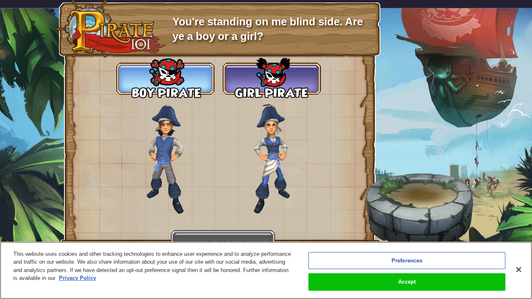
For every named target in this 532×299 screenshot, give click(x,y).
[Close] (519, 269)
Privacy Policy (77, 278)
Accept (407, 282)
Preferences (407, 260)
